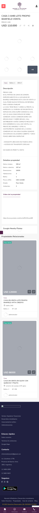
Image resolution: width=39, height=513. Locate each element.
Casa (5, 83)
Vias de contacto (27, 501)
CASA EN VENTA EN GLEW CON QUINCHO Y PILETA (16, 382)
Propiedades (17, 501)
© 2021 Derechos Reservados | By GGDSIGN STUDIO (19, 504)
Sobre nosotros (6, 437)
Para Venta (19, 183)
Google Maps (6, 444)
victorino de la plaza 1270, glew (16, 386)
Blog (35, 501)
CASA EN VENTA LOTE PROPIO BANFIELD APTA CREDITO (15, 301)
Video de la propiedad (11, 194)
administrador (13, 315)
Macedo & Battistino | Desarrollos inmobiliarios (19, 498)
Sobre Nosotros (7, 501)
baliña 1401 (9, 306)
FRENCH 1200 (6, 22)
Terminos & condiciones (9, 441)
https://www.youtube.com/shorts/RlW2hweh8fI (18, 218)
